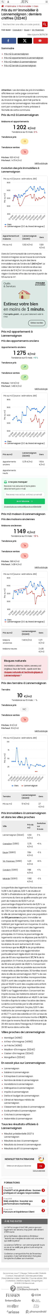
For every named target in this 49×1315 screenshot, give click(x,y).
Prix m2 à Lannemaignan (16, 54)
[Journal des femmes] (12, 1295)
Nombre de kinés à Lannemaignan (21, 1080)
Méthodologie (41, 163)
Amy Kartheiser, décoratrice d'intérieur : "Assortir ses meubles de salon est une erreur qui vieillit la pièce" (24, 1238)
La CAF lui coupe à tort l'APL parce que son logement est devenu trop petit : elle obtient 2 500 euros (24, 1229)
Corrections (11, 1281)
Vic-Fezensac (38, 30)
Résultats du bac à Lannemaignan (21, 1141)
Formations (12, 1182)
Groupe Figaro (37, 1281)
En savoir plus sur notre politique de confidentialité (22, 506)
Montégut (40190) (13, 1038)
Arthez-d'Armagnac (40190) (18, 1041)
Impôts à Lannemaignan (16, 1092)
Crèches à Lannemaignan (17, 1114)
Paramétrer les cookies (10, 1278)
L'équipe (24, 1273)
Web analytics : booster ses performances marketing (18, 1201)
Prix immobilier (25, 6)
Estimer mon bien (37, 323)
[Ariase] (12, 1311)
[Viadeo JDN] (36, 1306)
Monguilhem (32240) (14, 1057)
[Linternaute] (12, 1300)
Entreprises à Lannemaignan (18, 1076)
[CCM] (36, 1295)
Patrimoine (11, 6)
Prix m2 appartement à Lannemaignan (23, 58)
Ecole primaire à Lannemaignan (20, 1111)
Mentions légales (23, 1281)
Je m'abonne (22, 501)
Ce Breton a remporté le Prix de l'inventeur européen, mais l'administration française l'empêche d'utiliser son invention (23, 1256)
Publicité (43, 1273)
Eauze (27, 30)
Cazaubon (17, 30)
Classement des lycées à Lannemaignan (24, 1107)
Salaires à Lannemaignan (16, 1072)
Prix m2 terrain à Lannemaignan (20, 65)
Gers (36, 6)
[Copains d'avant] (12, 1306)
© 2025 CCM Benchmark (24, 1283)
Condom (7, 870)
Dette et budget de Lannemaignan (21, 1096)
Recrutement (19, 1276)
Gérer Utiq (24, 1278)
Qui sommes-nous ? (11, 1273)
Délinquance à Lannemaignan (19, 1088)
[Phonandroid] (36, 1311)
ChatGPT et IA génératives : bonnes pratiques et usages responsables (22, 1190)
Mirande (6, 879)
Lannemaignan (11, 1068)
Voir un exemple (39, 1171)
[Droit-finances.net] (36, 1301)
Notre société (33, 1273)
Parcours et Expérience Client (18, 1211)
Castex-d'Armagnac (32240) (18, 1053)
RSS (45, 1278)
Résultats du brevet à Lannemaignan (22, 1144)
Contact (9, 1276)
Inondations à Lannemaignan (18, 1084)
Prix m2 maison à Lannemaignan (20, 62)
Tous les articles (36, 1278)
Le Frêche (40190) (13, 1045)
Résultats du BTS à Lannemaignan (21, 1148)
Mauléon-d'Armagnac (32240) (19, 1049)
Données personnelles (34, 1276)
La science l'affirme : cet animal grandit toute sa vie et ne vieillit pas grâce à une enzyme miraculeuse (24, 1247)
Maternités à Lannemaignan (18, 1118)
